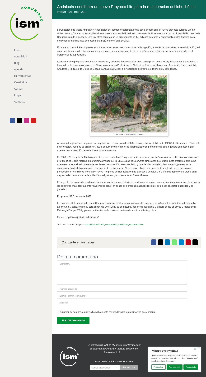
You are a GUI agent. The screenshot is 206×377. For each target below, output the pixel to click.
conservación (111, 224)
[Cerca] (197, 348)
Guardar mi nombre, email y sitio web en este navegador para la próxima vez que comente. (108, 312)
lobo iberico (123, 224)
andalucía (100, 224)
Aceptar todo (191, 367)
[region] (174, 359)
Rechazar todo (174, 367)
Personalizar (158, 367)
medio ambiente (136, 224)
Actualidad (90, 224)
